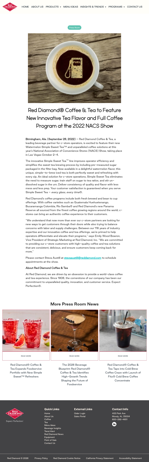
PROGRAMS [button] (115, 6)
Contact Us (49, 443)
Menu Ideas (49, 425)
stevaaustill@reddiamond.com (82, 257)
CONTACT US (134, 6)
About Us (48, 416)
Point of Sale (50, 440)
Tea (46, 422)
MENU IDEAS (70, 6)
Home (47, 413)
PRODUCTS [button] (52, 6)
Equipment (49, 437)
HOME (25, 6)
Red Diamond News (53, 434)
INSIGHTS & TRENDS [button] (92, 6)
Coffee (47, 419)
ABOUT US (37, 6)
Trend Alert (49, 431)
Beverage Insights (52, 428)
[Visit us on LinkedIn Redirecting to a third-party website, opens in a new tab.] (114, 424)
